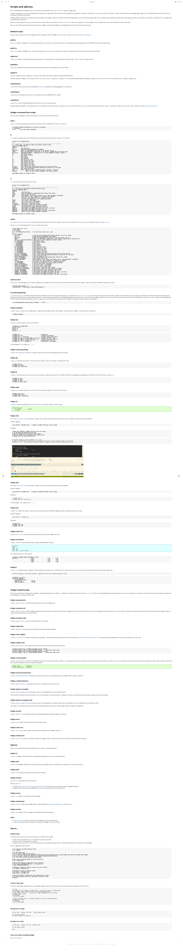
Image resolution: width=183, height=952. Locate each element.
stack (29, 843)
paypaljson (14, 64)
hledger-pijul (14, 387)
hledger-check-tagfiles (17, 634)
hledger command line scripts (23, 112)
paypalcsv (13, 73)
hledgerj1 (13, 567)
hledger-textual (15, 809)
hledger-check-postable (18, 658)
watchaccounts (15, 280)
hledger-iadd (14, 769)
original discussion (83, 295)
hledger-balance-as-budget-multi (21, 700)
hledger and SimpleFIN (151, 106)
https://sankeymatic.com (56, 804)
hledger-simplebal (16, 308)
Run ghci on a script (17, 921)
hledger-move (15, 719)
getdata (13, 40)
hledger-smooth (15, 711)
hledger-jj (13, 372)
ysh (113, 375)
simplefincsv (14, 100)
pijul (53, 390)
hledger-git (14, 358)
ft (11, 135)
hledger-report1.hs (16, 727)
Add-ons (13, 745)
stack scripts (89, 593)
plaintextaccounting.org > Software (80, 35)
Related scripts (16, 31)
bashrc (12, 121)
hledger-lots (14, 508)
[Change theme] (5, 2)
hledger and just (105, 222)
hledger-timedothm (17, 539)
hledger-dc (14, 401)
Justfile (63, 138)
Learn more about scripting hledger (22, 935)
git (49, 361)
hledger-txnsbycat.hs (17, 735)
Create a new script (16, 883)
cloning (85, 22)
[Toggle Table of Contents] (2, 2)
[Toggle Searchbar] (8, 2)
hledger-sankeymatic (17, 801)
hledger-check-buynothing (19, 350)
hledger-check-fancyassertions (20, 673)
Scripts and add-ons (21, 6)
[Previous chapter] (3, 476)
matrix (96, 944)
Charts (70, 804)
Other (12, 817)
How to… (14, 828)
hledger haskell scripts (20, 590)
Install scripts (14, 834)
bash (29, 839)
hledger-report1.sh (16, 531)
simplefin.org (41, 87)
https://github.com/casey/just (18, 222)
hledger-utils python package (20, 419)
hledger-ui (13, 753)
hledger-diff (16, 822)
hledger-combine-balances (19, 681)
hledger (92, 2)
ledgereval (14, 56)
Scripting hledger (17, 938)
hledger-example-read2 (18, 618)
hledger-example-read (17, 608)
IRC (100, 944)
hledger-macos (15, 793)
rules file (41, 78)
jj (48, 375)
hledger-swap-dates (17, 626)
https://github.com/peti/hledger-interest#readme (31, 786)
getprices (13, 48)
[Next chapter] (178, 476)
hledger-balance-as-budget (19, 689)
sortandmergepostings (18, 292)
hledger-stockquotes (18, 820)
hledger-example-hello (18, 600)
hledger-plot (14, 482)
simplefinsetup (15, 84)
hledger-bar (14, 320)
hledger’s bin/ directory (64, 22)
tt (11, 179)
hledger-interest (15, 778)
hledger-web (14, 761)
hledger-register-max (17, 643)
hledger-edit (14, 416)
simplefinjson (15, 92)
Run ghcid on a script (17, 909)
